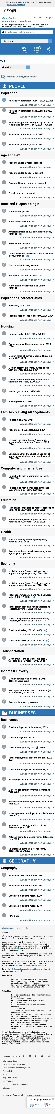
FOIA (5, 1074)
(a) (33, 221)
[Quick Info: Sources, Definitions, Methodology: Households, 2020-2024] (4, 419)
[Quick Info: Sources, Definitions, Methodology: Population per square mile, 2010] (4, 885)
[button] (25, 50)
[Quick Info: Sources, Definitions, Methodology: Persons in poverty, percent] (4, 701)
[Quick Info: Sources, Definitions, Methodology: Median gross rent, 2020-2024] (4, 390)
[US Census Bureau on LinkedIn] (36, 1056)
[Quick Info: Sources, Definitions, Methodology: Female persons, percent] (4, 192)
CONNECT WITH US (11, 1057)
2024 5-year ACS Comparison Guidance (29, 965)
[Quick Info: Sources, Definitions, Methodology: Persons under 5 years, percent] (4, 162)
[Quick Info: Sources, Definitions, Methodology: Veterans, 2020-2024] (4, 305)
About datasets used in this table (15, 928)
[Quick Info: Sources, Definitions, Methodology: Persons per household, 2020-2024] (4, 429)
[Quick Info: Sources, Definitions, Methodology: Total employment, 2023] (4, 736)
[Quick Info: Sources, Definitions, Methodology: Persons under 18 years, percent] (4, 172)
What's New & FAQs (42, 18)
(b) (40, 275)
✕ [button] (53, 1099)
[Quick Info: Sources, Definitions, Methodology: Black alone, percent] (4, 221)
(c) (33, 597)
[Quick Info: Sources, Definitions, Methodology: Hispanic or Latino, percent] (4, 275)
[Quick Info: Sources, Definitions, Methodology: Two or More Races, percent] (4, 264)
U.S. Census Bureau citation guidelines (25, 969)
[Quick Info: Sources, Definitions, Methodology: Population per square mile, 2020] (4, 875)
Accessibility (8, 1071)
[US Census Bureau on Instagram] (48, 1056)
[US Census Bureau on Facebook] (24, 1056)
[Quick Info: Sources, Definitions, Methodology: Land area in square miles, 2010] (4, 905)
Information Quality (10, 1061)
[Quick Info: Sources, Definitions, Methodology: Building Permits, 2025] (4, 401)
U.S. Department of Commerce (15, 1084)
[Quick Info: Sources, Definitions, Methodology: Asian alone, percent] (4, 243)
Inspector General (10, 1078)
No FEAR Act (8, 1081)
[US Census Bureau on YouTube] (42, 1056)
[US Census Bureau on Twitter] (30, 1056)
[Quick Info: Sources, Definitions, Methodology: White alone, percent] (4, 210)
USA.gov (6, 1088)
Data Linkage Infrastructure (14, 1064)
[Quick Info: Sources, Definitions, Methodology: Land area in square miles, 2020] (4, 895)
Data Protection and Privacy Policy (16, 1068)
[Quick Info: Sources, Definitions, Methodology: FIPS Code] (4, 915)
